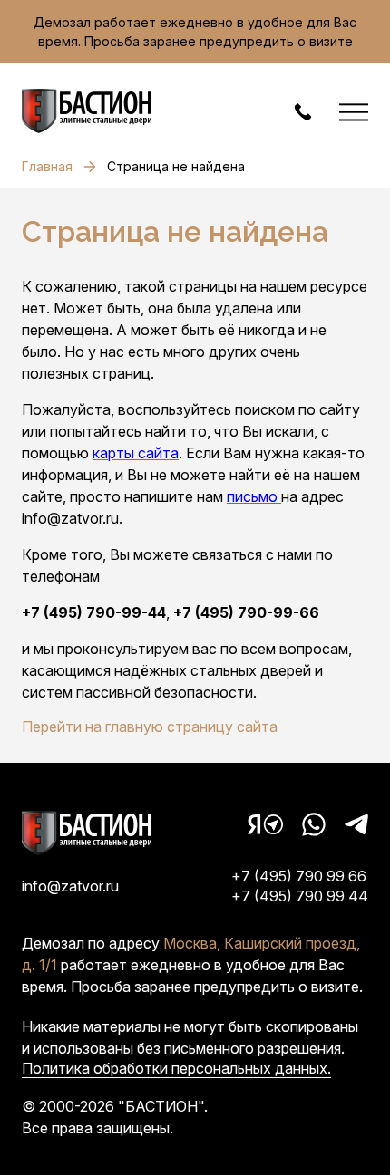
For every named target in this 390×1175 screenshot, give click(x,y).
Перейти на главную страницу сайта (150, 727)
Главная (47, 166)
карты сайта (136, 453)
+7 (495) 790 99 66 (298, 876)
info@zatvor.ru (70, 886)
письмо (254, 496)
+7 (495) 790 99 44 (299, 896)
